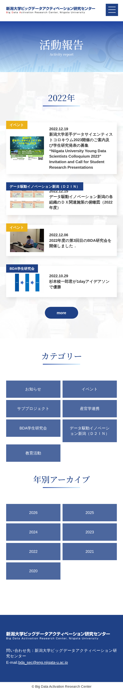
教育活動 (33, 453)
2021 (90, 551)
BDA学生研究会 (33, 428)
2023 (90, 532)
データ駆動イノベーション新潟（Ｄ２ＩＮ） (90, 431)
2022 (33, 551)
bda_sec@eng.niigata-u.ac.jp (43, 662)
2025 (90, 512)
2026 (33, 512)
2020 (33, 571)
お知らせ (33, 389)
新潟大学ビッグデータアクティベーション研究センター (50, 11)
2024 (33, 532)
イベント (90, 389)
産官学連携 (89, 408)
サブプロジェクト (33, 408)
